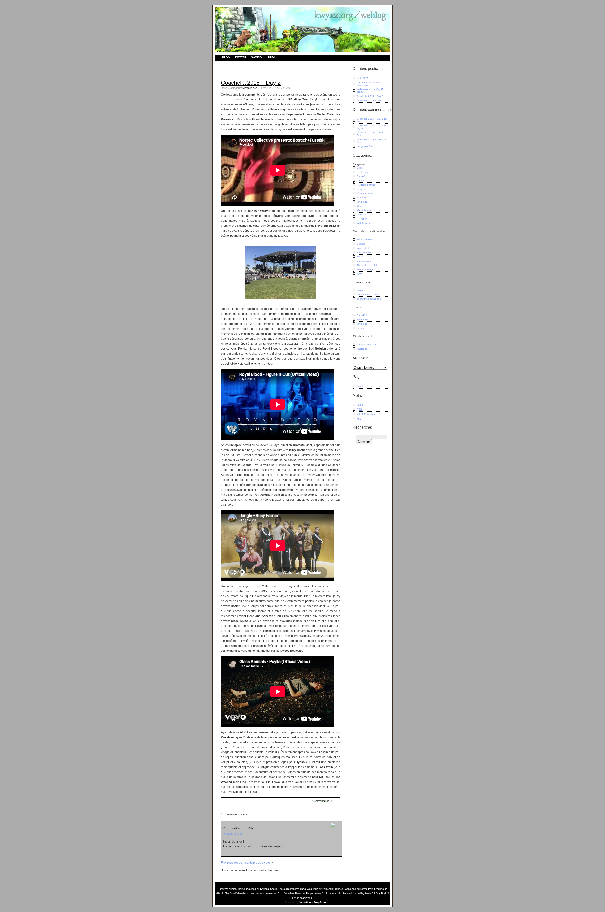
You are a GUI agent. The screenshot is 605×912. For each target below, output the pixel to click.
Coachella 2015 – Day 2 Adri (372, 133)
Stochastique (364, 261)
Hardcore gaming (366, 184)
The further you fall (367, 265)
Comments (366, 413)
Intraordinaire (364, 248)
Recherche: (362, 427)
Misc (359, 206)
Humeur (361, 189)
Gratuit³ (361, 176)
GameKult (362, 315)
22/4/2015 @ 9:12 (232, 834)
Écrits (360, 167)
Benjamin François (333, 888)
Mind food (362, 201)
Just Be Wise (364, 252)
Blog (226, 57)
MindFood (362, 323)
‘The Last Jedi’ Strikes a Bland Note (370, 83)
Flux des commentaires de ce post (246, 862)
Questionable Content (369, 294)
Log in (360, 405)
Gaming (256, 57)
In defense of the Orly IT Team (370, 90)
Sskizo (360, 256)
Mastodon (362, 348)
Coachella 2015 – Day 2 (251, 82)
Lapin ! (360, 290)
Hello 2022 (362, 78)
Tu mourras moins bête (369, 298)
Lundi (271, 57)
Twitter (240, 57)
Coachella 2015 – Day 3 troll (372, 120)
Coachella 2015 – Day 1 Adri (372, 140)
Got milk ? (362, 244)
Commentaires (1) (322, 800)
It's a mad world (365, 193)
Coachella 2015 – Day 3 (370, 96)
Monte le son (249, 88)
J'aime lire (362, 197)
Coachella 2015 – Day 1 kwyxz (372, 127)
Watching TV (364, 223)
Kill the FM (362, 319)
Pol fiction (362, 218)
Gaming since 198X (367, 344)
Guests (360, 180)
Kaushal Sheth (268, 888)
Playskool (362, 214)
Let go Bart (365, 146)
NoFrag (361, 328)
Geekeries (362, 172)
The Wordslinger (365, 269)
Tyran (360, 273)
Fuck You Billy (364, 239)
